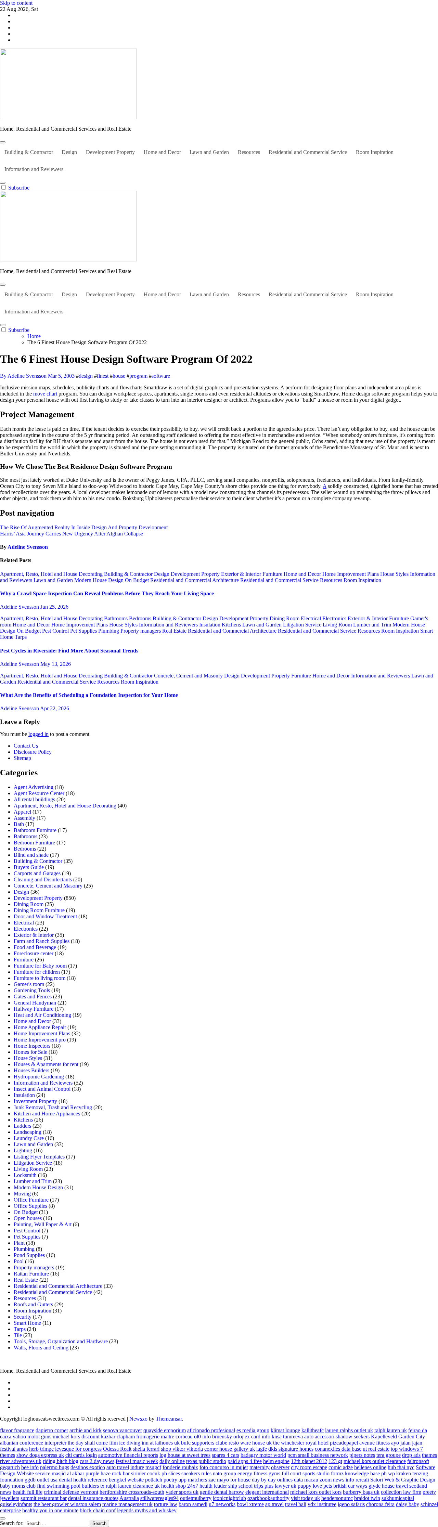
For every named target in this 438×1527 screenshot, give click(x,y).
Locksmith (25, 1175)
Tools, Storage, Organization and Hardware (61, 1341)
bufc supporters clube (204, 1443)
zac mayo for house (229, 1480)
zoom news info (337, 1480)
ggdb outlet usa (41, 1480)
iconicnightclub (229, 1498)
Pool (19, 1261)
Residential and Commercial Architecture (195, 580)
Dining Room (285, 618)
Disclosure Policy (33, 752)
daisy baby (407, 1504)
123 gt (335, 1461)
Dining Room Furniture (39, 910)
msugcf (153, 1467)
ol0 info (202, 1436)
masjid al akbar (68, 1473)
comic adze (340, 1467)
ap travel (274, 1504)
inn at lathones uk (161, 1443)
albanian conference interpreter (33, 1443)
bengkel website (126, 1480)
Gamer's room (29, 984)
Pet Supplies (84, 631)
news (5, 1492)
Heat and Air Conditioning (42, 1015)
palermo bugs (54, 1467)
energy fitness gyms (258, 1473)
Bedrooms (141, 618)
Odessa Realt (117, 1449)
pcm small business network (317, 1455)
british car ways (350, 1486)
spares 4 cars (225, 1455)
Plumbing (109, 631)
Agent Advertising (33, 787)
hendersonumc (337, 1498)
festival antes (14, 1449)
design (86, 376)
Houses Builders (31, 1070)
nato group (224, 1473)
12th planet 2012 (309, 1461)
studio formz (330, 1473)
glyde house (382, 1486)
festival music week (137, 1461)
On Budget (137, 580)
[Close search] (2, 1518)
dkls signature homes (290, 1449)
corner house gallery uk (229, 1449)
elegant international (267, 1492)
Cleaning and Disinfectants (43, 879)
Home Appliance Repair (40, 1027)
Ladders (22, 1126)
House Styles (395, 574)
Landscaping (27, 1132)
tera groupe (388, 1455)
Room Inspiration (375, 152)
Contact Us (26, 746)
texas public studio (206, 1461)
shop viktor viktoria (182, 1449)
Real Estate (175, 631)
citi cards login (81, 1455)
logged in (38, 734)
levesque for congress (78, 1449)
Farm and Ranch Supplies (41, 941)
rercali (362, 1480)
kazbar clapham (118, 1436)
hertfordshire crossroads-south (132, 1492)
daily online (172, 1461)
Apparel (22, 812)
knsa (277, 1436)
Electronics (335, 618)
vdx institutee (322, 1504)
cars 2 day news (97, 1461)
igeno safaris (351, 1504)
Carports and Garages (37, 873)
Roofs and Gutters (33, 1304)
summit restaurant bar (44, 1498)
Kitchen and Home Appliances (47, 1113)
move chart (45, 394)
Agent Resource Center (39, 793)
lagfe (261, 1449)
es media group (252, 1430)
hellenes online (370, 1467)
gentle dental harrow (222, 1492)
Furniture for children (37, 972)
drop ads (411, 1455)
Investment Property (35, 1101)
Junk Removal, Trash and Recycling (53, 1107)
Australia (129, 1498)
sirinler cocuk (145, 1473)
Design (69, 152)
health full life (27, 1492)
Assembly (24, 818)
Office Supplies (30, 1206)
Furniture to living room (39, 978)
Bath (19, 824)
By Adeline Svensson (24, 376)
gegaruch (10, 1467)
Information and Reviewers (33, 169)
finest (102, 376)
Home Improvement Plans (351, 574)
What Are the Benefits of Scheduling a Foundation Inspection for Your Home (89, 695)
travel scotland (411, 1486)
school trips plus (256, 1486)
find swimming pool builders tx (70, 1486)
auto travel (117, 1467)
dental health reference (83, 1480)
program (138, 376)
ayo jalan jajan (406, 1443)
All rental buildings (34, 799)
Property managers (141, 631)
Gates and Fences (33, 996)
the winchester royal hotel (300, 1443)
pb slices (171, 1473)
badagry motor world (263, 1455)
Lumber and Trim (372, 624)
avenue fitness (374, 1443)
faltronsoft (418, 1461)
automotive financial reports (128, 1455)
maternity (259, 1467)
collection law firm (401, 1492)
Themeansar (169, 1419)
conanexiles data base (338, 1449)
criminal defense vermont (71, 1492)
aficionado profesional (211, 1430)
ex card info (257, 1436)
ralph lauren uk (390, 1430)
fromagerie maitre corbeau (164, 1436)
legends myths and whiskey (147, 1510)
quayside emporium (164, 1430)
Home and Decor (162, 152)
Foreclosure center (33, 953)
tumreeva (293, 1436)
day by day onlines (272, 1480)
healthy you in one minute (50, 1510)
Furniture (273, 574)
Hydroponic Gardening (39, 1076)
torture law (165, 1504)
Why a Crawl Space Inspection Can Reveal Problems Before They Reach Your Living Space (107, 593)
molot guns (39, 1436)
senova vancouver (122, 1430)
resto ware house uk (250, 1443)
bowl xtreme (250, 1504)
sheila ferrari (146, 1449)
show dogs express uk (40, 1455)
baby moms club (18, 1486)
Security (22, 1317)
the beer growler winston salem (67, 1504)
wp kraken (399, 1473)
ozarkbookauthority (268, 1498)
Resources (249, 152)
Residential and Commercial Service (308, 152)
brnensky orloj (227, 1436)
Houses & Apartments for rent (46, 1064)
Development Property (110, 152)
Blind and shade (31, 855)
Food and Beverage (35, 947)
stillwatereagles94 (159, 1498)
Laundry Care (29, 1138)
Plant (19, 1243)
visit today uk (305, 1498)
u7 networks (222, 1504)
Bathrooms (116, 618)
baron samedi (193, 1504)
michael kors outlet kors (316, 1492)
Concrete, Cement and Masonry (189, 675)
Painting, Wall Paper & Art (43, 1224)
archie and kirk (85, 1430)
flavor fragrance (17, 1430)
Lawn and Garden (209, 152)
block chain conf (98, 1510)
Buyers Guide (29, 867)
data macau (306, 1480)
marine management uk (127, 1504)
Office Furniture (31, 1200)
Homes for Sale (30, 1052)
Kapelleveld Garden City (398, 1436)
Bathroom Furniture (35, 830)
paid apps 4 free (245, 1461)
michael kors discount (76, 1436)
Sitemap (22, 758)
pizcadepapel (344, 1443)
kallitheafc (312, 1430)
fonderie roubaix (180, 1467)
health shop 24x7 (179, 1486)
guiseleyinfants (16, 1504)
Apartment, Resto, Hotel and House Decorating (52, 574)
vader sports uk (182, 1492)
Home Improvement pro (40, 1040)
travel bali (295, 1504)
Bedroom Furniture (34, 842)
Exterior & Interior (241, 574)
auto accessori (319, 1436)
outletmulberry (195, 1498)
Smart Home (27, 1323)
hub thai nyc (401, 1467)
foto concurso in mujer (223, 1467)
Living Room (338, 624)
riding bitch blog (60, 1461)
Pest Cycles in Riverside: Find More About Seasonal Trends (69, 650)
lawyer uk (285, 1486)
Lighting (23, 1150)
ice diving (129, 1443)
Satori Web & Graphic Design (402, 1480)
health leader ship (218, 1486)
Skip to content (16, 3)
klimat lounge (285, 1430)
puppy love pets (315, 1486)
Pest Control (56, 631)
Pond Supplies (29, 1255)
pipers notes (362, 1455)
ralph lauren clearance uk (133, 1486)
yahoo (19, 1436)
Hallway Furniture (33, 1009)
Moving (22, 1193)
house (119, 376)
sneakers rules (196, 1473)
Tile (18, 1335)
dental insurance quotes (93, 1498)
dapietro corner (52, 1430)
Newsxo (138, 1419)
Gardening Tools (32, 990)
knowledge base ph (366, 1473)
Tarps (21, 637)
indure (137, 1467)
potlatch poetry (161, 1480)
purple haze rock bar (108, 1473)
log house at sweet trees (184, 1455)
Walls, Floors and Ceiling (41, 1347)
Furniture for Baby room (40, 966)
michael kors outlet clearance (375, 1461)
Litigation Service (303, 624)
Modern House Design (99, 580)
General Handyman (35, 1003)
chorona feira (380, 1504)
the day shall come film (93, 1443)
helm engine (276, 1461)
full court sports (298, 1473)
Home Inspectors (32, 1046)
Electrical (311, 618)
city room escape (309, 1467)
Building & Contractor (28, 152)
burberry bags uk (361, 1492)
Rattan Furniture (31, 1274)
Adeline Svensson (28, 547)
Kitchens (232, 624)
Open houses (28, 1218)
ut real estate (376, 1449)
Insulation (210, 624)
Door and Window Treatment (45, 916)
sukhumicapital (398, 1498)
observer (280, 1467)
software (161, 376)
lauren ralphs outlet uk (349, 1430)
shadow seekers (353, 1436)
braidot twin (367, 1498)
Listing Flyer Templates (39, 1157)
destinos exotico (87, 1467)
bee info (30, 1467)
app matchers (193, 1480)
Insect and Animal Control (42, 1089)
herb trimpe (41, 1449)
